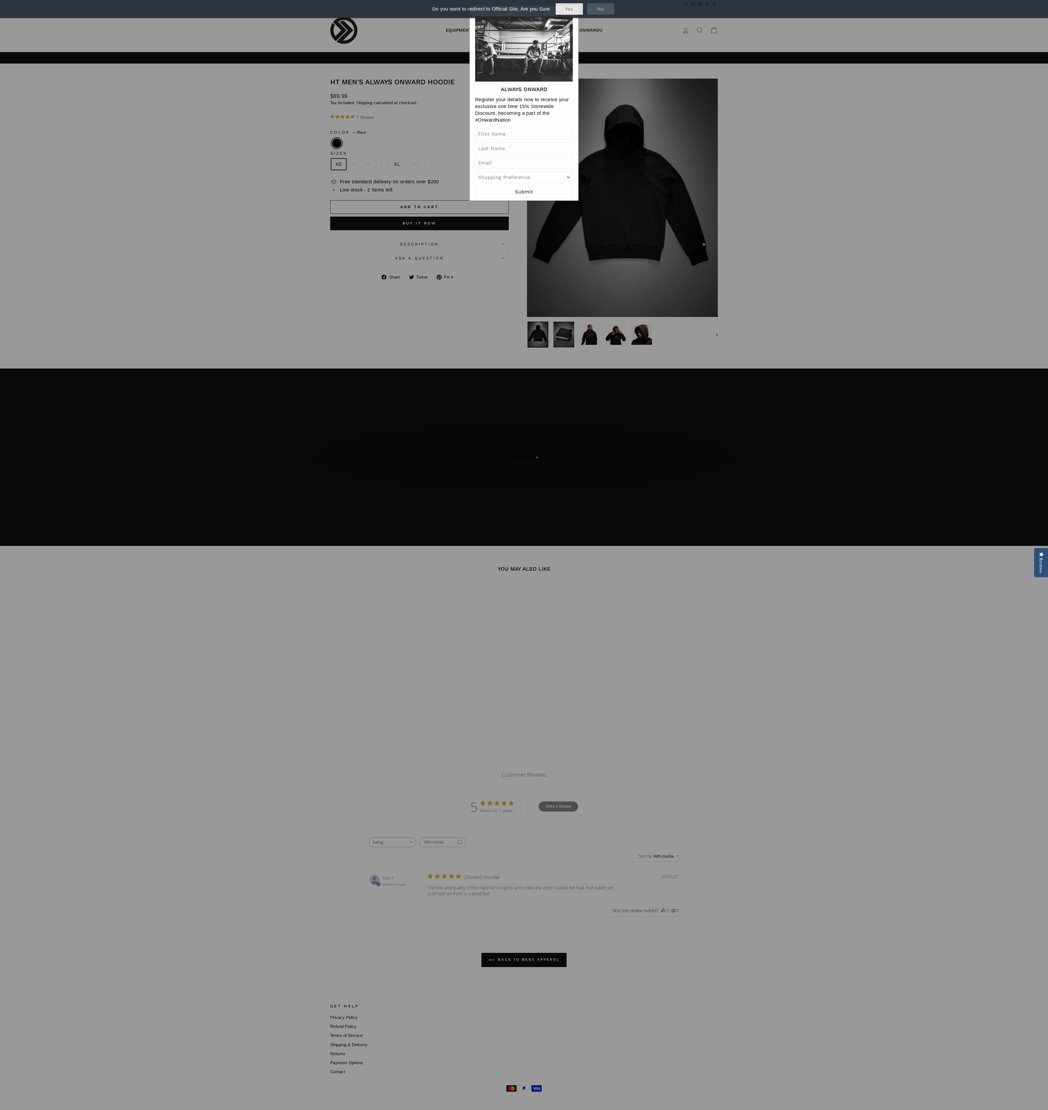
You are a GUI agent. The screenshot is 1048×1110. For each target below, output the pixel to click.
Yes (569, 9)
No (600, 9)
